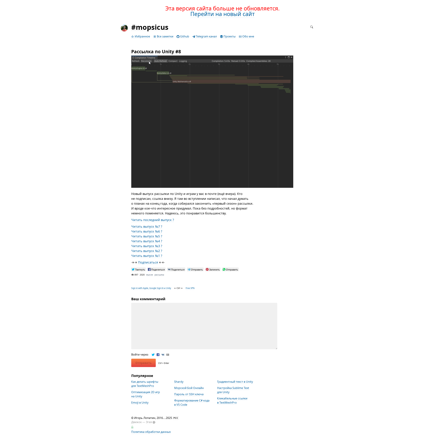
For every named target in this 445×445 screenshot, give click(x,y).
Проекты (229, 36)
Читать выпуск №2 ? (146, 251)
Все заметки (164, 36)
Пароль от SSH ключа (189, 394)
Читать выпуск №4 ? (146, 241)
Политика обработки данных (151, 432)
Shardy (178, 382)
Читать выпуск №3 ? (146, 246)
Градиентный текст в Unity (235, 382)
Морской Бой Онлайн (189, 388)
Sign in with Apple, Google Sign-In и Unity (151, 288)
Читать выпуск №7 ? (146, 226)
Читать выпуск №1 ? (146, 256)
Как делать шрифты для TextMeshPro (144, 384)
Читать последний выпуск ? (152, 220)
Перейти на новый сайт (222, 14)
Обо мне (248, 36)
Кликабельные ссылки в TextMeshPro (232, 400)
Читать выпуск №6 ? (146, 231)
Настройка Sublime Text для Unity (233, 390)
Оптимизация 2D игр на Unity (145, 394)
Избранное (142, 36)
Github (184, 36)
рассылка (159, 274)
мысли (149, 274)
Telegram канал (206, 36)
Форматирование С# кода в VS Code (191, 403)
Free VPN (190, 288)
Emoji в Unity (139, 402)
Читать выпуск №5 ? (146, 236)
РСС (175, 417)
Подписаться (148, 262)
